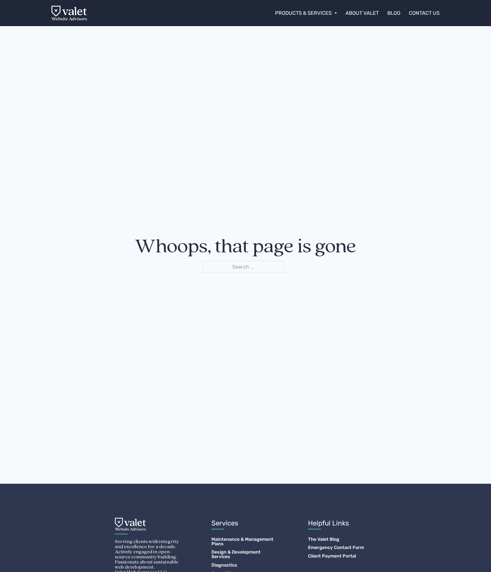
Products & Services (303, 13)
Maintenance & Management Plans (242, 541)
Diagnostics (224, 565)
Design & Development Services (236, 554)
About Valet (362, 13)
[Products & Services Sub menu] (335, 13)
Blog (393, 13)
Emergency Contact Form (336, 547)
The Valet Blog (323, 539)
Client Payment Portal (332, 556)
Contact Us (424, 13)
